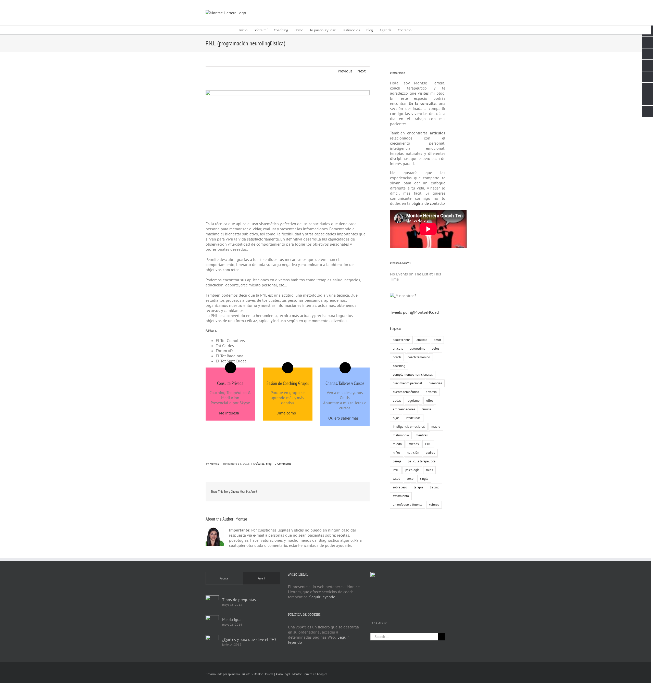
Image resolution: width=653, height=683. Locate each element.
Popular (224, 578)
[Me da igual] (212, 621)
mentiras (422, 435)
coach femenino (419, 357)
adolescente (401, 340)
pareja (397, 461)
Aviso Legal (283, 674)
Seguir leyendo (322, 596)
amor (437, 340)
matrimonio (401, 435)
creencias (435, 383)
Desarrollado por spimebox (223, 674)
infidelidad (413, 418)
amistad (422, 340)
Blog (268, 463)
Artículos (258, 463)
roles (429, 470)
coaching (399, 366)
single (424, 478)
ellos (429, 400)
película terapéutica (421, 461)
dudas (397, 400)
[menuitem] (246, 30)
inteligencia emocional (409, 426)
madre (435, 426)
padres (430, 452)
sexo (410, 478)
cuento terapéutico (406, 392)
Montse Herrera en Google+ (310, 674)
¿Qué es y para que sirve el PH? (249, 639)
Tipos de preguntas (239, 599)
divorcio (431, 392)
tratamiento (401, 496)
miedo (397, 444)
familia (426, 409)
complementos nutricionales (413, 374)
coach (397, 357)
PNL (396, 470)
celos (435, 348)
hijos (396, 418)
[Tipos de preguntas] (212, 602)
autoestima (417, 348)
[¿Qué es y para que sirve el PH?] (212, 641)
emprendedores (404, 409)
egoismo (414, 400)
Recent (261, 578)
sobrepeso (400, 487)
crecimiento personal (407, 383)
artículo (398, 348)
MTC (428, 444)
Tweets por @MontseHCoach (415, 312)
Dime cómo (286, 412)
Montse (214, 463)
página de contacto (427, 203)
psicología (412, 470)
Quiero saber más (343, 418)
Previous (345, 70)
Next (361, 70)
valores (434, 504)
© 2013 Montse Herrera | (259, 674)
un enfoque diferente (407, 504)
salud (396, 478)
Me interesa (229, 412)
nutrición (413, 452)
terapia (418, 487)
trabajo (434, 487)
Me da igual (232, 619)
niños (396, 452)
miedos (413, 444)
